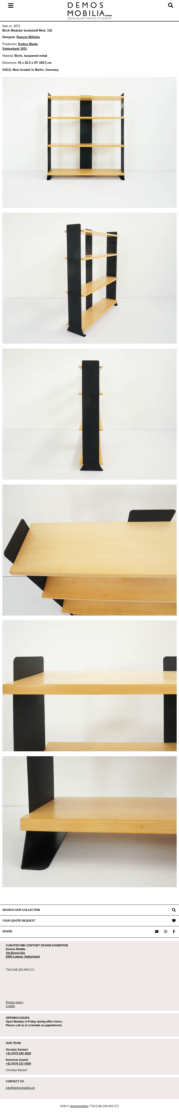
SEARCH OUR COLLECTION (21, 910)
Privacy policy (14, 1002)
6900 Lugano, (15, 956)
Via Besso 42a (15, 953)
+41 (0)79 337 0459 (18, 1063)
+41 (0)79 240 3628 (18, 1053)
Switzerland (32, 956)
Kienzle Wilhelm (28, 37)
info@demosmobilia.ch (20, 1088)
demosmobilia (79, 1106)
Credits (10, 1006)
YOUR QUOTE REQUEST (18, 920)
